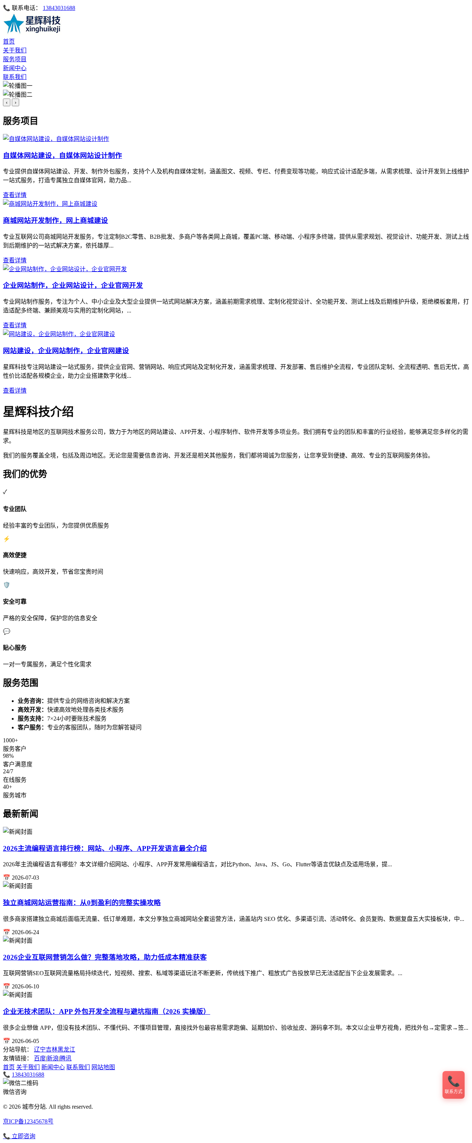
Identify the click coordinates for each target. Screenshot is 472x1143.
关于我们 (15, 50)
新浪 (53, 1058)
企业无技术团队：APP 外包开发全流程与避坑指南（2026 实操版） (106, 1011)
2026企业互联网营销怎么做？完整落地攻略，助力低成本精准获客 (105, 957)
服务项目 (15, 59)
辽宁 (40, 1049)
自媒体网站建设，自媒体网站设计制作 (62, 155)
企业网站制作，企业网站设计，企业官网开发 (73, 285)
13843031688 (59, 8)
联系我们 (15, 77)
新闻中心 (15, 68)
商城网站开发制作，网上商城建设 (55, 220)
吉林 (52, 1049)
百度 (40, 1058)
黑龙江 (66, 1049)
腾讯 (66, 1058)
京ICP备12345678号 (28, 1121)
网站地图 (103, 1067)
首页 (9, 41)
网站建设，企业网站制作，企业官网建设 (66, 351)
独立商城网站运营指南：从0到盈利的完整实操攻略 (82, 903)
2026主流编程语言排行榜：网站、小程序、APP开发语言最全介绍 (105, 848)
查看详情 (15, 195)
